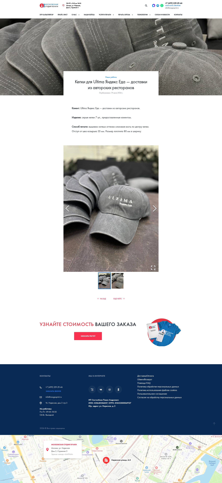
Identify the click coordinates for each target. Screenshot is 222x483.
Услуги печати (105, 15)
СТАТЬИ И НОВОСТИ (162, 15)
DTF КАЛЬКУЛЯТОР (46, 15)
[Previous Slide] (67, 208)
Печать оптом (124, 15)
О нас (74, 15)
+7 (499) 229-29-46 (173, 3)
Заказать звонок (173, 6)
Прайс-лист (62, 15)
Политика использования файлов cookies (157, 390)
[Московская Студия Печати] (49, 5)
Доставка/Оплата (145, 376)
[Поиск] (146, 5)
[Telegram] (157, 5)
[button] (104, 280)
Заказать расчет (88, 336)
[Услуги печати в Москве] (92, 389)
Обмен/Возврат (144, 379)
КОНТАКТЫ (178, 15)
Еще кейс (117, 299)
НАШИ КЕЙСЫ (89, 15)
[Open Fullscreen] (153, 268)
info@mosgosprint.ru (172, 8)
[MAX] (153, 5)
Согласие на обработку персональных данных (159, 397)
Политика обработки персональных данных (158, 387)
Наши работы (111, 77)
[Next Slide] (155, 208)
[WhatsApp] (161, 5)
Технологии (142, 15)
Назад (103, 299)
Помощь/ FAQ (143, 383)
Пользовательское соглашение (152, 394)
